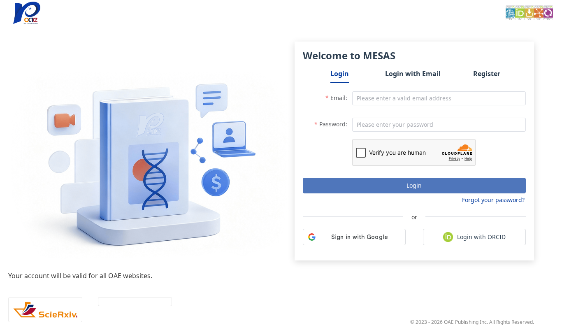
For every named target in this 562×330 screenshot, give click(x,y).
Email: (338, 98)
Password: (333, 124)
